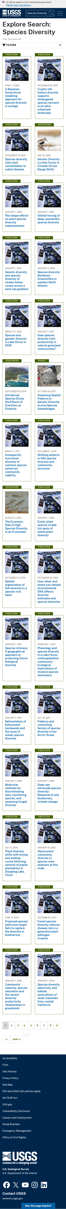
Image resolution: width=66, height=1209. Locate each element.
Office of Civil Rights (14, 1137)
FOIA (5, 1065)
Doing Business (11, 1124)
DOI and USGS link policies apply (21, 1091)
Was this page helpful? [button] (38, 1205)
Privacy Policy (10, 1078)
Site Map (7, 1084)
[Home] (11, 15)
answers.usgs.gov (12, 1198)
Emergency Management (16, 1131)
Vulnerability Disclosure (16, 1111)
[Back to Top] (55, 1198)
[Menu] (60, 13)
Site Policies (9, 1071)
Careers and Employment (16, 1117)
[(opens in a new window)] (6, 1184)
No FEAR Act (9, 1098)
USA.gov (7, 1104)
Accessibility (9, 1058)
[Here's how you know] (33, 4)
